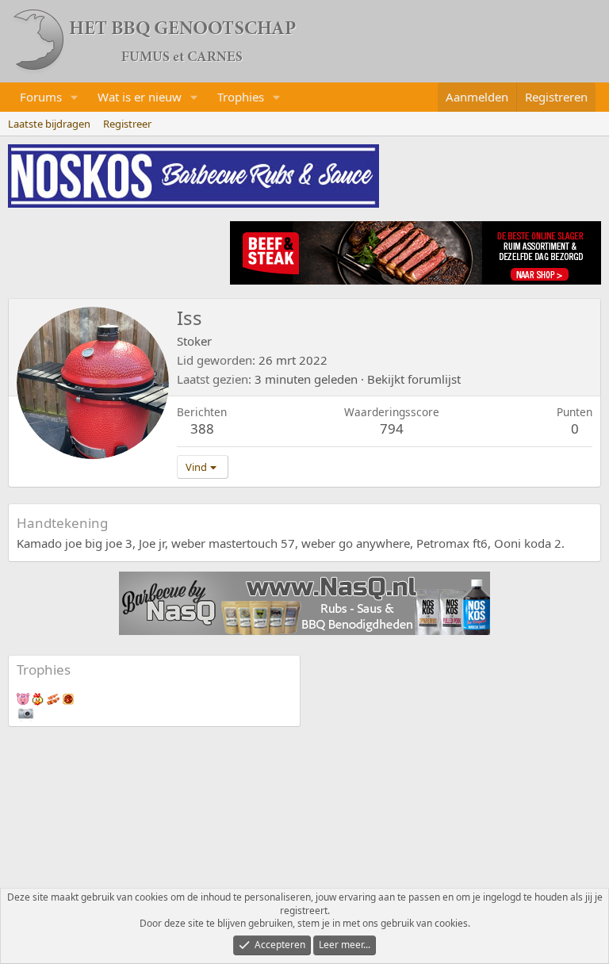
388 (202, 428)
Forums (41, 97)
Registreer (127, 124)
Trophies (240, 97)
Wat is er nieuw (140, 97)
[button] (74, 97)
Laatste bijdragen (49, 124)
